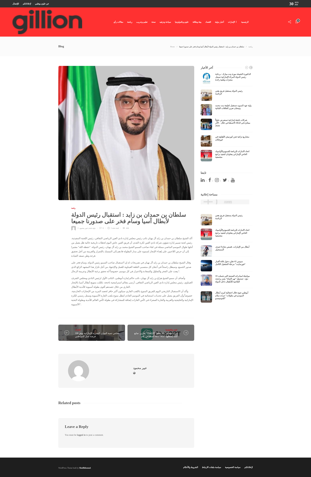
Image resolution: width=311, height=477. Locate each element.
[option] (227, 117)
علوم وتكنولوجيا (182, 22)
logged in (81, 435)
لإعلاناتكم (27, 3)
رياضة (129, 22)
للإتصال (15, 3)
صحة (153, 22)
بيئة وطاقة (197, 22)
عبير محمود (84, 228)
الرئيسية (245, 22)
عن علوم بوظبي (42, 3)
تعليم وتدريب (142, 22)
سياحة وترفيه (165, 22)
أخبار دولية (219, 22)
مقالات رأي (118, 22)
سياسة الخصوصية (233, 467)
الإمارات (231, 22)
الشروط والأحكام (190, 467)
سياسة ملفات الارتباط (211, 467)
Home (172, 47)
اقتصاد (208, 22)
